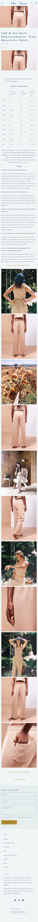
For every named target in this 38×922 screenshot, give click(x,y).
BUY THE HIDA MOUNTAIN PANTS (19, 265)
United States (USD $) (18, 912)
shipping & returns (9, 843)
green (25, 237)
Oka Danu (21, 918)
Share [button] (5, 48)
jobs (5, 851)
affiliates (6, 867)
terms (5, 863)
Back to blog (20, 779)
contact (6, 859)
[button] (2, 3)
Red (9, 237)
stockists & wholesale (10, 855)
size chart (6, 847)
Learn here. (26, 162)
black (19, 237)
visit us (6, 839)
